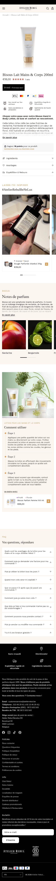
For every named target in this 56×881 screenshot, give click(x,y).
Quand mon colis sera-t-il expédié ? (21, 580)
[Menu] (3, 8)
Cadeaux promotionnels (12, 804)
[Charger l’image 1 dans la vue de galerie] (28, 44)
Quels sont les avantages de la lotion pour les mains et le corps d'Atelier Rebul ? (25, 552)
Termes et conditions (10, 766)
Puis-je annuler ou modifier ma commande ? (24, 624)
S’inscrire (10, 840)
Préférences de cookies (11, 770)
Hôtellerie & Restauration (12, 808)
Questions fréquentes (11, 747)
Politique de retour (9, 755)
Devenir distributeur (10, 800)
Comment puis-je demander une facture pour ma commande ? (26, 562)
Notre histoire (7, 785)
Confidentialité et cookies (12, 762)
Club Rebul (6, 781)
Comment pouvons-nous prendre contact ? (24, 616)
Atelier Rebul (37, 875)
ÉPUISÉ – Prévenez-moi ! (13, 87)
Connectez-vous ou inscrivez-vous (19, 149)
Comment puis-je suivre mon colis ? (20, 598)
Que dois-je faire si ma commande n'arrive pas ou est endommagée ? (27, 607)
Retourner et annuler (10, 759)
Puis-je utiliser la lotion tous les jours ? (22, 572)
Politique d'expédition (11, 751)
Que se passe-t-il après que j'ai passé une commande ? (23, 589)
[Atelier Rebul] (28, 8)
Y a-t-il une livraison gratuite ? (18, 633)
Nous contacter (8, 743)
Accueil (6, 15)
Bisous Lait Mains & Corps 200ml (24, 15)
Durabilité (6, 789)
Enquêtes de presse (10, 797)
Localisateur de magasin (12, 793)
